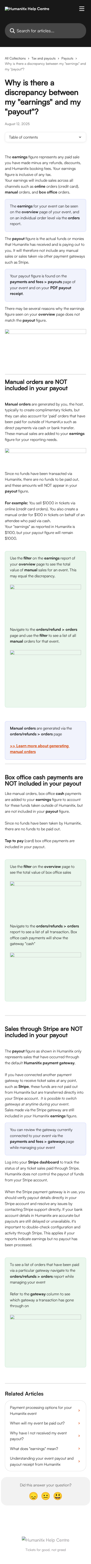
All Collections (15, 58)
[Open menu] (81, 9)
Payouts (67, 58)
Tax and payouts (44, 58)
